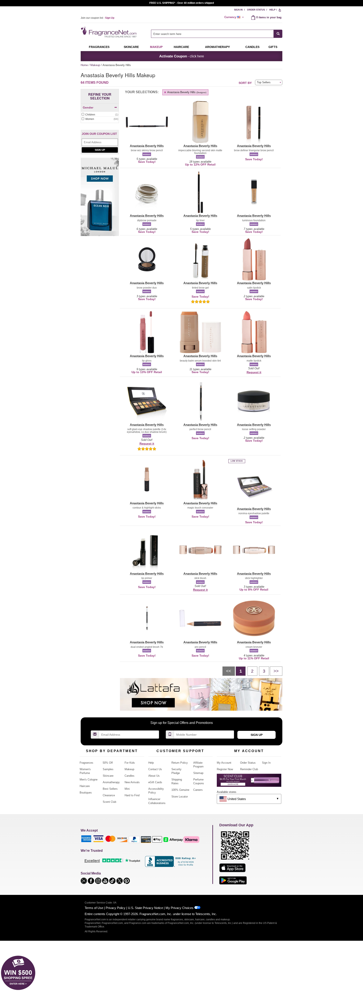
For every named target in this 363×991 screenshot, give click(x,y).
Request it (254, 372)
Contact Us (155, 769)
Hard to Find (132, 795)
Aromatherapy (111, 782)
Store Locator (179, 796)
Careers (198, 789)
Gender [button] (88, 107)
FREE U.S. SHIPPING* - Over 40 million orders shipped (181, 2)
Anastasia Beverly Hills (186, 92)
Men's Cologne (88, 779)
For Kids (130, 762)
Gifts (272, 47)
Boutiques (86, 792)
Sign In (238, 9)
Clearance (109, 795)
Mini (127, 788)
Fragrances (99, 47)
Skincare (131, 47)
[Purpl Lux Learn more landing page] (249, 781)
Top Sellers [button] (264, 82)
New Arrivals (132, 782)
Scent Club (109, 801)
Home (84, 65)
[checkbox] (100, 115)
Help (272, 9)
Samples (108, 769)
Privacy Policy (115, 908)
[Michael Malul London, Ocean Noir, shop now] (100, 199)
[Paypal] (134, 839)
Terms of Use (94, 908)
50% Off (108, 762)
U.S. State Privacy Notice (145, 908)
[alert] (234, 17)
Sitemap (198, 773)
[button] (147, 124)
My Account (224, 762)
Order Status (256, 9)
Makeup (156, 47)
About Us (154, 775)
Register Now (225, 769)
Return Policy (179, 762)
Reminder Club (249, 769)
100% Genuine (180, 789)
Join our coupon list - (97, 17)
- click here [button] (181, 56)
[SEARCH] (278, 34)
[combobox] (216, 34)
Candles (129, 775)
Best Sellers (110, 788)
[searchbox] (212, 34)
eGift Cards (155, 782)
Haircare (181, 47)
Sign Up (100, 149)
